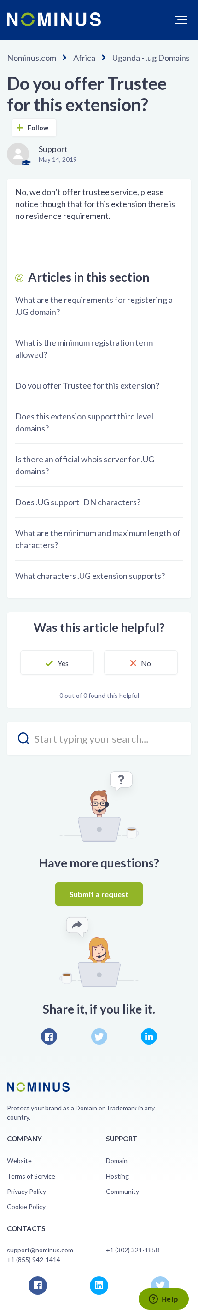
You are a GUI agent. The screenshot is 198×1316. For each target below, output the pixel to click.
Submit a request (99, 894)
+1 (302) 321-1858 (132, 1250)
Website (19, 1160)
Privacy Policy (26, 1191)
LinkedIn (149, 1036)
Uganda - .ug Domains (151, 58)
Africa (84, 58)
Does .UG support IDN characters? (77, 502)
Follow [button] (38, 127)
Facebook (49, 1036)
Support (53, 149)
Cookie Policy (26, 1206)
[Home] (54, 19)
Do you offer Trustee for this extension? (87, 385)
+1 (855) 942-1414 (33, 1259)
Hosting (117, 1176)
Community (122, 1191)
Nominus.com (31, 58)
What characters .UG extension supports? (90, 576)
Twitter (99, 1036)
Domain (117, 1160)
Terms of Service (31, 1176)
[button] (181, 20)
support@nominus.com (40, 1250)
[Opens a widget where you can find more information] (163, 1299)
